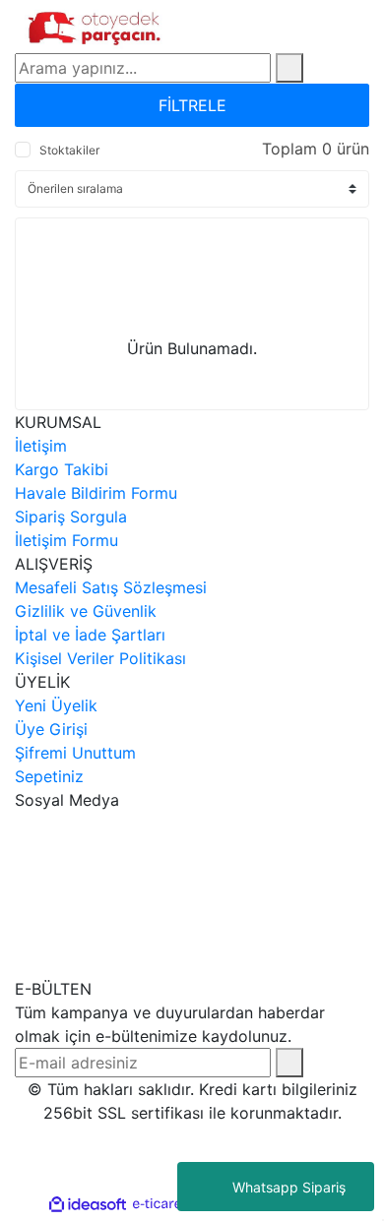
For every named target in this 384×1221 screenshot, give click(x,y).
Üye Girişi (51, 729)
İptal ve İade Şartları (90, 634)
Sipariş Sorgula (71, 516)
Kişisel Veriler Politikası (100, 658)
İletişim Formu (66, 540)
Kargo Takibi (61, 469)
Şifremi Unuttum (75, 753)
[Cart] (363, 26)
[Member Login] (322, 26)
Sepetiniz (49, 776)
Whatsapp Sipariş (289, 1187)
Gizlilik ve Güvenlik (86, 611)
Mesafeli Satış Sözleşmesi (111, 587)
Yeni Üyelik (56, 705)
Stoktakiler (69, 150)
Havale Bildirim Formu (96, 493)
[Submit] (289, 1062)
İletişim (41, 446)
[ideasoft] (87, 1204)
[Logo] (96, 24)
